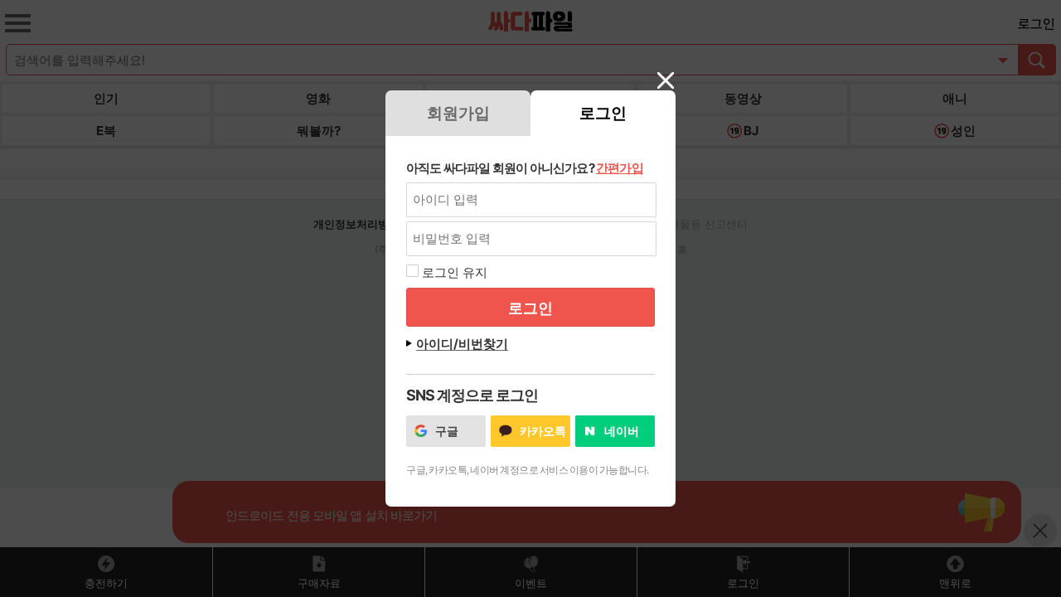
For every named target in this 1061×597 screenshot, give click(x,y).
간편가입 (619, 168)
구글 (446, 431)
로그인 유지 (454, 272)
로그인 (603, 113)
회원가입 (458, 113)
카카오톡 (543, 431)
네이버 (621, 431)
